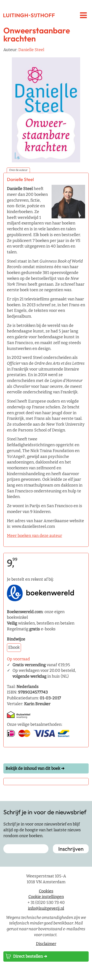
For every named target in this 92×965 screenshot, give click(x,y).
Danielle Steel (31, 49)
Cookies (46, 891)
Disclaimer (46, 943)
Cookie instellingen (46, 896)
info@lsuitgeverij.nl (46, 908)
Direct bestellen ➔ (30, 956)
